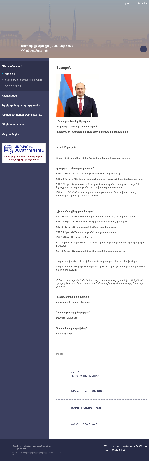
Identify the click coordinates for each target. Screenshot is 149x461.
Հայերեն (142, 3)
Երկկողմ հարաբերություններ (21, 105)
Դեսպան (10, 73)
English (126, 3)
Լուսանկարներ (13, 85)
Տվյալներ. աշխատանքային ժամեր (24, 79)
